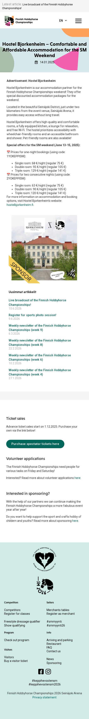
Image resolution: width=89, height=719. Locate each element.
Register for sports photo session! (32, 315)
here (78, 478)
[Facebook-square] (41, 672)
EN (61, 20)
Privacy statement (44, 697)
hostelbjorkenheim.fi (20, 204)
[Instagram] (48, 672)
